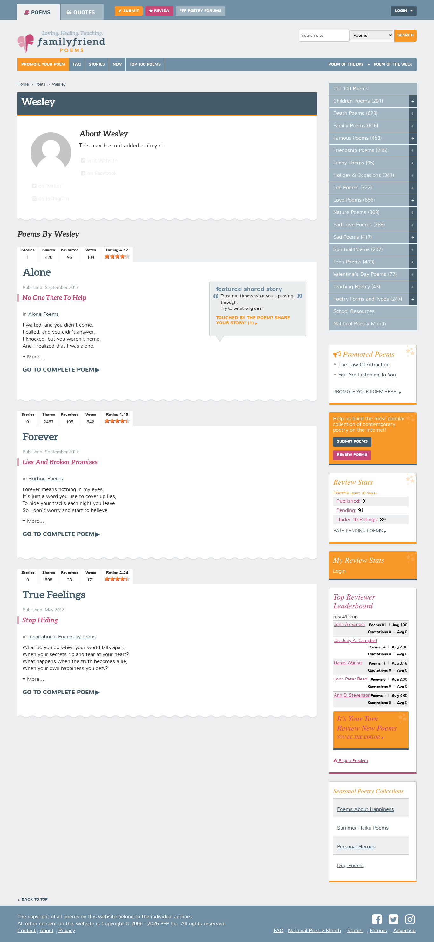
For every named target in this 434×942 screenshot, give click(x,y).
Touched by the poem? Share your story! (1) (253, 320)
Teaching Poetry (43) (356, 286)
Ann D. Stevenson (352, 695)
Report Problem (352, 761)
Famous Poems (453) (357, 138)
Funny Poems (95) (354, 163)
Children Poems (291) (358, 101)
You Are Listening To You (367, 375)
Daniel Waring (348, 663)
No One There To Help (54, 297)
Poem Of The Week (393, 65)
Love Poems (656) (354, 200)
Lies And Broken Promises (60, 462)
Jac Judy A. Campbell (355, 641)
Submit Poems (352, 442)
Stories (97, 65)
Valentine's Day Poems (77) (365, 274)
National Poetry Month (359, 324)
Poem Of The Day (346, 65)
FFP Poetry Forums (200, 11)
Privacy (66, 930)
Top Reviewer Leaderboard (354, 600)
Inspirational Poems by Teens (62, 637)
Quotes (84, 13)
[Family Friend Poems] (61, 44)
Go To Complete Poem (58, 370)
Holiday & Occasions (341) (363, 175)
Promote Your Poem (43, 65)
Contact (26, 930)
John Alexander (349, 624)
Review (161, 11)
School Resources (354, 311)
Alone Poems (43, 314)
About (47, 930)
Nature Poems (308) (356, 212)
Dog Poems (350, 865)
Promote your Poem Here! (365, 392)
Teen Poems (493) (354, 262)
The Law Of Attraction (364, 365)
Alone (37, 272)
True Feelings (54, 594)
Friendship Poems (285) (360, 150)
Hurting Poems (45, 478)
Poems (41, 13)
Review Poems (352, 455)
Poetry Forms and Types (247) (367, 299)
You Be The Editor (358, 737)
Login (339, 571)
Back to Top (35, 900)
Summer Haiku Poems (363, 828)
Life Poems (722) (352, 187)
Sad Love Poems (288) (359, 225)
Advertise (404, 930)
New (117, 65)
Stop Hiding (40, 620)
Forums (378, 930)
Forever (40, 436)
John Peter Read (350, 679)
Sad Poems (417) (352, 237)
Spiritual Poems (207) (358, 249)
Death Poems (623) (355, 113)
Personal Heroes (356, 847)
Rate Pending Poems (358, 531)
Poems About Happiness (365, 809)
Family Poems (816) (355, 126)
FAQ (77, 65)
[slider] (117, 256)
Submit (131, 11)
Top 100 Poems (145, 65)
